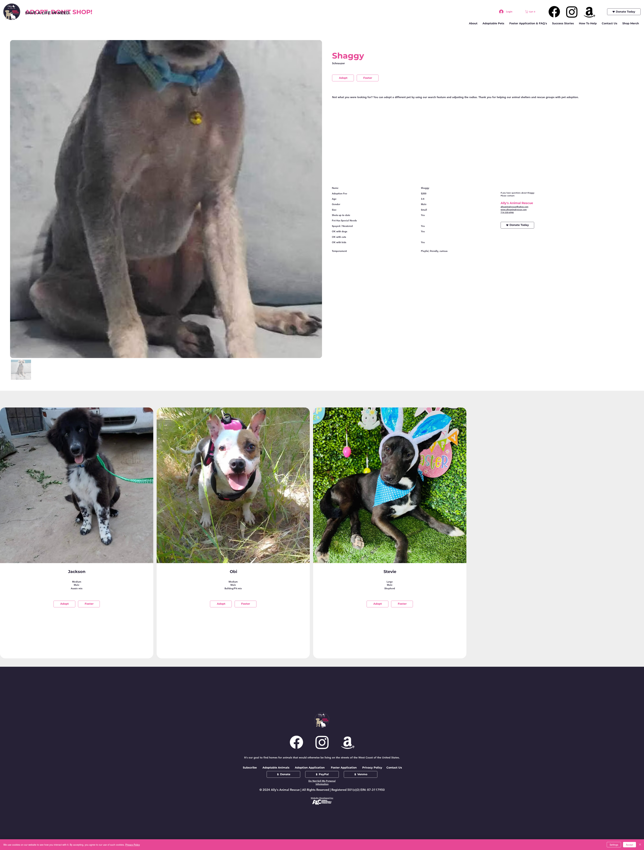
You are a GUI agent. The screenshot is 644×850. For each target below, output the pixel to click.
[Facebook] (554, 11)
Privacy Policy (132, 844)
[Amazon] (589, 11)
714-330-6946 (507, 212)
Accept (629, 844)
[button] (531, 11)
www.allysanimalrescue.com (514, 209)
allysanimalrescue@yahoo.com (514, 206)
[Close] (640, 844)
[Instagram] (571, 11)
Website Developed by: (322, 798)
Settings (614, 844)
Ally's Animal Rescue (517, 203)
